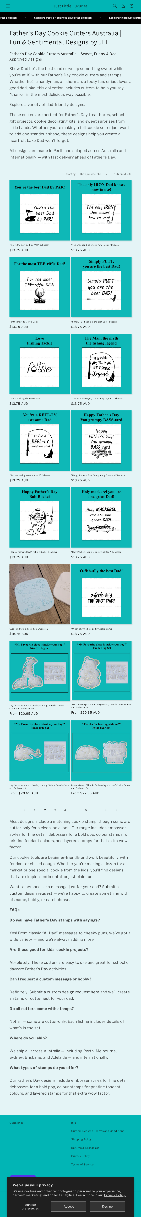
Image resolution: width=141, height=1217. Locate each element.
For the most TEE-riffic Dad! (23, 321)
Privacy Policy (80, 1156)
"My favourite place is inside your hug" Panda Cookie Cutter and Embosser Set (101, 706)
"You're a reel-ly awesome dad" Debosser (30, 475)
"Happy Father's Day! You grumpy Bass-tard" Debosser (98, 475)
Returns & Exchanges (85, 1147)
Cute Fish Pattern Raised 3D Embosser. (28, 628)
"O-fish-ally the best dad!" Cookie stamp (91, 628)
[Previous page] (24, 810)
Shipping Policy (81, 1139)
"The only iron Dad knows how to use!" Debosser (95, 245)
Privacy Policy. (115, 1195)
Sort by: (71, 174)
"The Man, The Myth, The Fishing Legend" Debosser (97, 398)
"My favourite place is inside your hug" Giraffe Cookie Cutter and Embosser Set (36, 707)
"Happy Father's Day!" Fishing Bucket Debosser (33, 552)
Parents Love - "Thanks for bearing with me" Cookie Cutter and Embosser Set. (100, 787)
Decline (107, 1206)
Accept (69, 1206)
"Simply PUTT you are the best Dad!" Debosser (94, 321)
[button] (8, 6)
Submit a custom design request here (64, 992)
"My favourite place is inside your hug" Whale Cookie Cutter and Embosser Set (39, 787)
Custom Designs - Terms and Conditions (97, 1131)
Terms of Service (82, 1164)
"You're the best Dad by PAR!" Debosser (29, 245)
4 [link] (65, 810)
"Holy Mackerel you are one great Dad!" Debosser (96, 552)
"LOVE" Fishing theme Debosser (25, 398)
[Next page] (116, 810)
